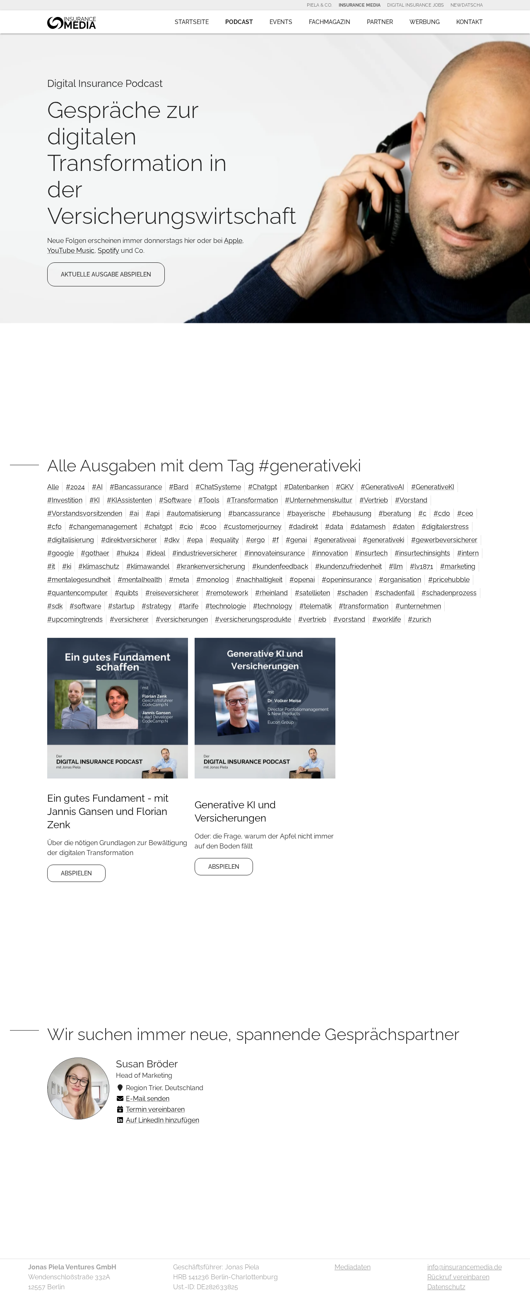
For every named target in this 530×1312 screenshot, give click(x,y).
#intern (468, 553)
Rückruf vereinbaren (458, 1277)
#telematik (315, 606)
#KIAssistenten (129, 500)
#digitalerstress (445, 527)
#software (85, 606)
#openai (302, 580)
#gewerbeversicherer (444, 540)
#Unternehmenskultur (318, 500)
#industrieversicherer (204, 553)
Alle (53, 487)
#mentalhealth (140, 580)
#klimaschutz (98, 566)
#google (60, 553)
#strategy (156, 606)
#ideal (155, 553)
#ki (66, 566)
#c (422, 513)
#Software (175, 500)
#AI (97, 487)
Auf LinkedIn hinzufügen (162, 1120)
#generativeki (383, 540)
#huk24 (127, 553)
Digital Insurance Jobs (415, 5)
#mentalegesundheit (79, 580)
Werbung (425, 22)
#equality (224, 540)
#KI (94, 500)
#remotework (227, 593)
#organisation (400, 580)
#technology (272, 606)
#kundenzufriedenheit (348, 566)
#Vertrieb (373, 500)
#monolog (212, 580)
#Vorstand (411, 500)
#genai (296, 540)
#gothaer (95, 553)
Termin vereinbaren (155, 1109)
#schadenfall (394, 593)
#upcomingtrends (75, 619)
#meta (179, 580)
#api (152, 513)
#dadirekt (303, 527)
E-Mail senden (147, 1099)
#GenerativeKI (432, 487)
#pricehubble (449, 580)
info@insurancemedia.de (464, 1267)
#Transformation (252, 500)
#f (275, 540)
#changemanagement (103, 527)
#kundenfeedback (280, 566)
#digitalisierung (70, 540)
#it (51, 566)
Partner (380, 22)
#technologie (225, 606)
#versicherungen (182, 619)
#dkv (172, 540)
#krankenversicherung (210, 566)
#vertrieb (312, 619)
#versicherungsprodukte (253, 619)
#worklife (386, 619)
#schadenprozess (449, 593)
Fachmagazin (329, 22)
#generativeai (335, 540)
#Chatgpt (262, 487)
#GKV (345, 487)
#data (334, 527)
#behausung (351, 513)
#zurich (419, 619)
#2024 (75, 487)
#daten (403, 527)
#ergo (255, 540)
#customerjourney (253, 527)
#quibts (126, 593)
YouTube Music (70, 251)
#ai (134, 513)
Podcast (239, 22)
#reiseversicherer (172, 593)
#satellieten (312, 593)
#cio (186, 527)
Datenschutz (446, 1287)
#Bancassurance (136, 487)
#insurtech (371, 553)
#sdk (55, 606)
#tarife (188, 606)
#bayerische (306, 513)
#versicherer (129, 619)
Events (281, 22)
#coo (208, 527)
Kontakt (469, 22)
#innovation (330, 553)
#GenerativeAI (382, 487)
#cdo (442, 513)
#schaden (352, 593)
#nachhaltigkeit (259, 580)
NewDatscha (466, 5)
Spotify (108, 251)
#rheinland (271, 593)
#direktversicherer (129, 540)
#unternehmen (418, 606)
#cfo (54, 527)
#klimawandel (147, 566)
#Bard (178, 487)
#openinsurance (347, 580)
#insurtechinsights (422, 553)
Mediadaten (353, 1267)
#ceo (465, 513)
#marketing (457, 566)
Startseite (192, 22)
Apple (233, 241)
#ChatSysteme (218, 487)
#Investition (64, 500)
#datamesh (367, 527)
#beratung (394, 513)
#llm (396, 566)
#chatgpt (158, 527)
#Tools (208, 500)
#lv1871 (421, 566)
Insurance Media (360, 5)
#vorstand (349, 619)
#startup (121, 606)
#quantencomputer (77, 593)
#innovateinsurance (274, 553)
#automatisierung (193, 513)
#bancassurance (254, 513)
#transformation (363, 606)
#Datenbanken (306, 487)
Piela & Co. (319, 5)
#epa (195, 540)
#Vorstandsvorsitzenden (84, 513)
